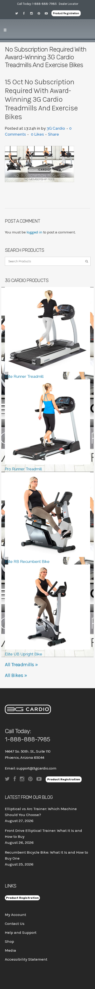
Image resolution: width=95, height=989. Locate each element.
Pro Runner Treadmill (23, 469)
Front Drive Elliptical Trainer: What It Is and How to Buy (43, 833)
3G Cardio (56, 128)
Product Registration (66, 13)
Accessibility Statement (26, 959)
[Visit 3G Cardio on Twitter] (18, 13)
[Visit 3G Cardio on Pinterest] (40, 13)
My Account (15, 914)
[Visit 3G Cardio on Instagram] (33, 13)
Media (10, 950)
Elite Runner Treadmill (24, 376)
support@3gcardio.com (36, 768)
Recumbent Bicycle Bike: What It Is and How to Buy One (46, 855)
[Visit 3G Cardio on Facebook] (25, 13)
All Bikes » (16, 675)
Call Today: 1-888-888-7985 (37, 3)
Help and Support (20, 932)
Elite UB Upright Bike (23, 654)
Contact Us (14, 923)
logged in (34, 232)
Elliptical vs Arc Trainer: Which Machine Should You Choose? (41, 811)
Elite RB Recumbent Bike (27, 561)
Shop (9, 941)
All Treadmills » (21, 665)
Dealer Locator (68, 3)
